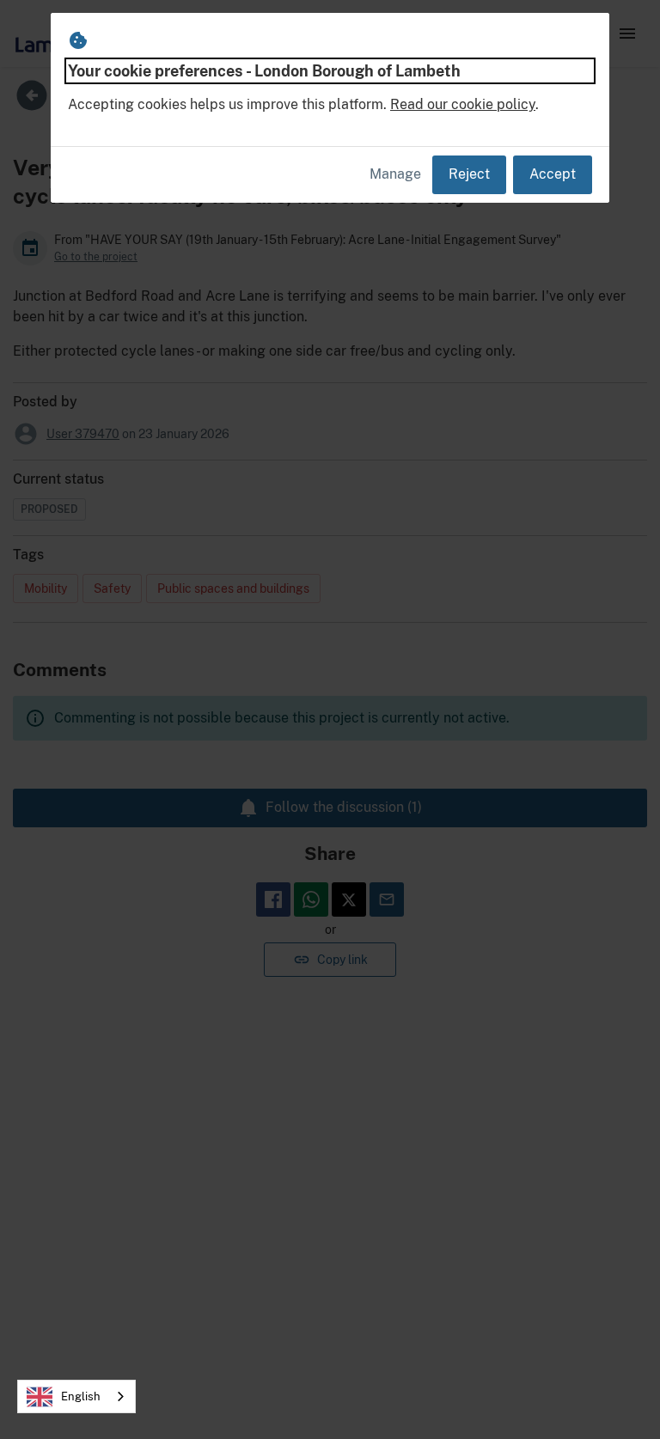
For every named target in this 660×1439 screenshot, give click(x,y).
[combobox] (76, 1396)
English (81, 1396)
